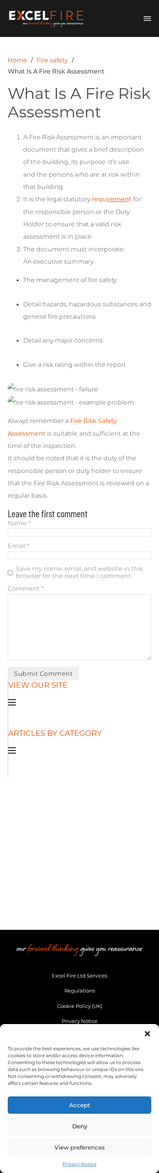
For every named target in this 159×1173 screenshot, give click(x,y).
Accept (79, 1105)
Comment (26, 588)
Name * (19, 523)
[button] (147, 1034)
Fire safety (52, 60)
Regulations (79, 991)
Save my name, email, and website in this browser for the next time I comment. (79, 572)
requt (112, 199)
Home (17, 60)
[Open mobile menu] (12, 702)
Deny (79, 1126)
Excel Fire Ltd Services (79, 975)
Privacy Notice (79, 1164)
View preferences (79, 1147)
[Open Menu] (147, 18)
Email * (18, 546)
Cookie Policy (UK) (79, 1006)
